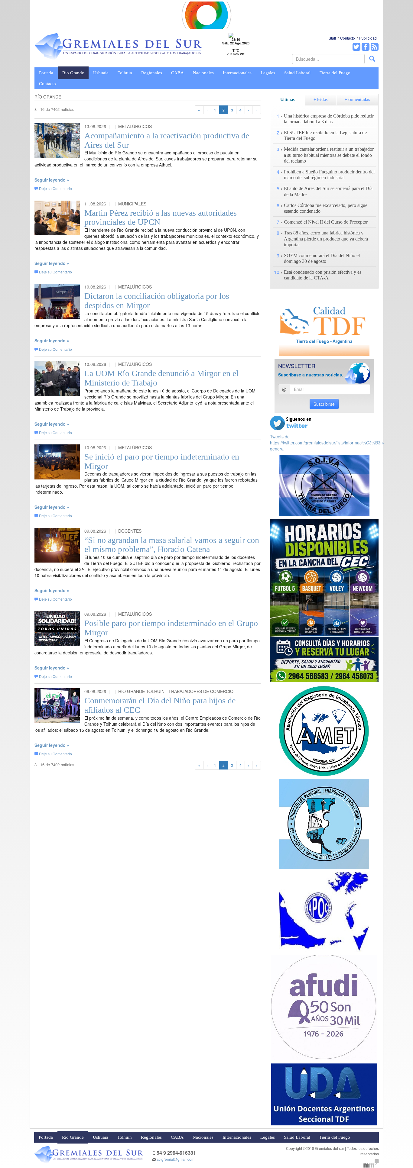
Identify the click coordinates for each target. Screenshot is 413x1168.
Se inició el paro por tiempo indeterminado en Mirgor (161, 461)
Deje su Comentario (55, 188)
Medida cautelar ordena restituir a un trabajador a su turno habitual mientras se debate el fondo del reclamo (329, 155)
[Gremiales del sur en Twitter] (356, 47)
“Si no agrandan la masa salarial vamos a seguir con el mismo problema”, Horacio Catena (171, 544)
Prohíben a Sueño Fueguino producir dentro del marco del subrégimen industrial (329, 174)
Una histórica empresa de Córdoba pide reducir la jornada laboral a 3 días (329, 118)
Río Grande (73, 72)
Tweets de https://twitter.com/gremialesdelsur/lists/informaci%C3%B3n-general (327, 443)
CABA (177, 72)
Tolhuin (125, 72)
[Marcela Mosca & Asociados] (371, 1162)
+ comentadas (357, 99)
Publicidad (368, 37)
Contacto (347, 37)
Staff (332, 37)
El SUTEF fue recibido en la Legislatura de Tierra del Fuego (325, 135)
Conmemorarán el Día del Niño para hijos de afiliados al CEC (160, 705)
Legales (268, 72)
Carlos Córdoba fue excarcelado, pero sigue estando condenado (325, 208)
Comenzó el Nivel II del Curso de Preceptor (326, 221)
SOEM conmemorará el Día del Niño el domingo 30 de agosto (322, 258)
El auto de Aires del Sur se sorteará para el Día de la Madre (328, 191)
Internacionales (237, 72)
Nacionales (203, 72)
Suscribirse (324, 404)
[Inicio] (118, 46)
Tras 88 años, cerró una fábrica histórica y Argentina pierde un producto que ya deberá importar (326, 238)
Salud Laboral (297, 72)
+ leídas (320, 99)
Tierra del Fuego (335, 72)
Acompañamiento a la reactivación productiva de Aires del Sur (166, 140)
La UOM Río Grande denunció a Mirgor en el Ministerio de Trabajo (161, 378)
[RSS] (375, 47)
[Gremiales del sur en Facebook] (365, 47)
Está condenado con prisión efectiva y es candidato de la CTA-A (322, 274)
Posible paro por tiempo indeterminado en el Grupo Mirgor (171, 627)
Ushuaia (101, 72)
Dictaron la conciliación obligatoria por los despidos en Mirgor (156, 300)
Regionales (151, 72)
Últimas (287, 99)
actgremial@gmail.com (175, 1159)
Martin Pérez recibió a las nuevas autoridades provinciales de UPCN (160, 217)
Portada (46, 72)
